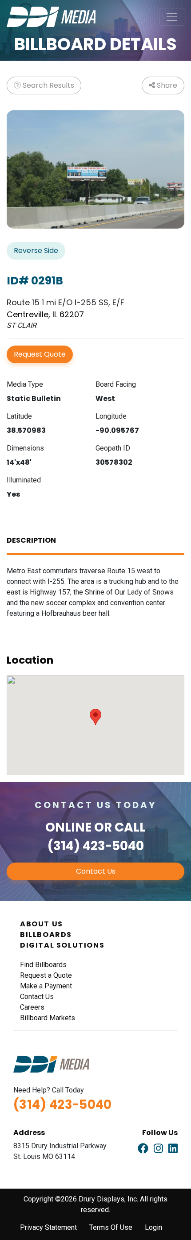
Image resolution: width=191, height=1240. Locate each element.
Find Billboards (43, 964)
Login (153, 1227)
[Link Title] (143, 1149)
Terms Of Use (110, 1227)
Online (68, 827)
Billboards (46, 934)
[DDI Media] (51, 16)
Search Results (47, 85)
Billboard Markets (47, 1018)
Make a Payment (46, 986)
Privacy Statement (48, 1227)
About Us (41, 924)
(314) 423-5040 (96, 846)
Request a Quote (46, 975)
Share (166, 85)
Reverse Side (36, 250)
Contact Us (95, 871)
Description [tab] (31, 540)
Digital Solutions (62, 945)
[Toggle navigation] (171, 17)
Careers (32, 1007)
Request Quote (40, 354)
